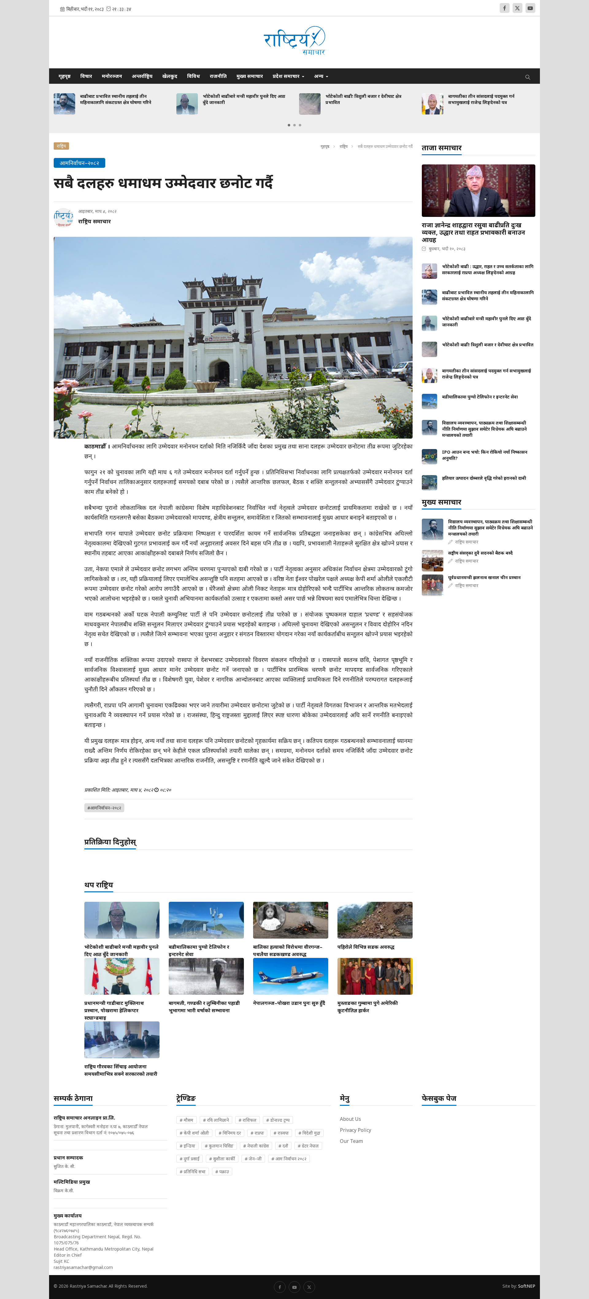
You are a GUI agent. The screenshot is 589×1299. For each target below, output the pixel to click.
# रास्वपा (281, 1133)
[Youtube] (530, 8)
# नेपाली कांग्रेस (256, 1146)
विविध (193, 76)
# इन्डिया (187, 1146)
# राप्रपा (257, 1133)
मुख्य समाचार (250, 76)
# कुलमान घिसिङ (219, 1146)
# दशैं (283, 1146)
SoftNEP (526, 1286)
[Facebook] (505, 8)
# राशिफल (247, 1120)
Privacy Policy (355, 1130)
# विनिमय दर (230, 1133)
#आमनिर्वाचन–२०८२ (104, 808)
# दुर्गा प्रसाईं (189, 1159)
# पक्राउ (222, 1171)
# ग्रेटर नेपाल (308, 1146)
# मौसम (186, 1120)
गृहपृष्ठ (65, 76)
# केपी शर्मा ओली (194, 1133)
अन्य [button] (319, 76)
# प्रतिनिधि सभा (193, 1171)
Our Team (351, 1141)
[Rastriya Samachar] (294, 42)
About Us (350, 1119)
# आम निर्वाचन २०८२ (288, 1159)
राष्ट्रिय (344, 146)
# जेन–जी (253, 1159)
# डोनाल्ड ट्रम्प (278, 1120)
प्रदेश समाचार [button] (287, 76)
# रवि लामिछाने (216, 1120)
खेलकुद (169, 76)
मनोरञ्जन (112, 76)
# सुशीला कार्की (222, 1159)
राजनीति (218, 76)
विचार (86, 76)
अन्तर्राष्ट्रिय (142, 76)
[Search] (528, 76)
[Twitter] (517, 8)
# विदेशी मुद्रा (309, 1133)
